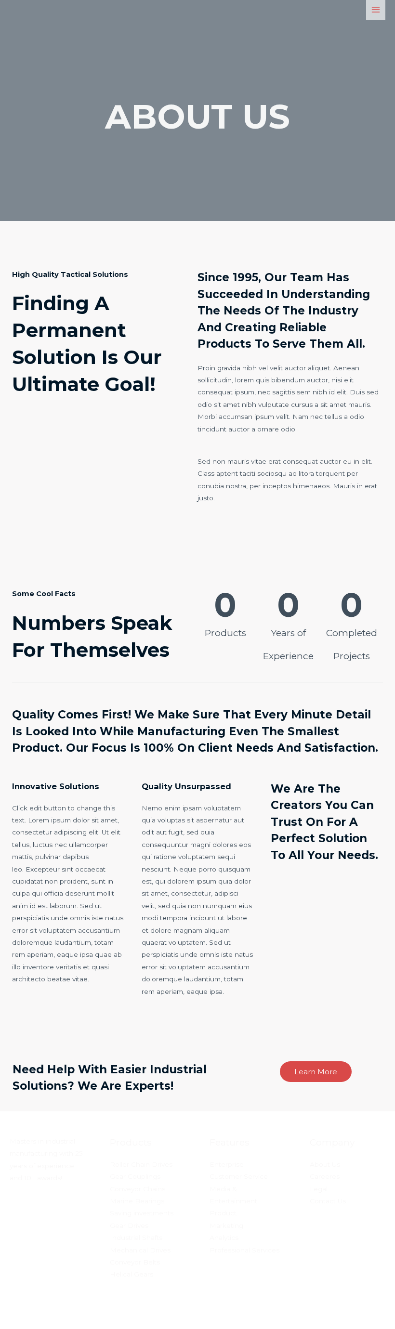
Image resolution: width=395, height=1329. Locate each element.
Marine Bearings (137, 1201)
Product (223, 1213)
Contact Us (328, 1201)
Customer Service (239, 1176)
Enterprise (227, 1164)
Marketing (226, 1225)
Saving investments (141, 1213)
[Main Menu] (376, 10)
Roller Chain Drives (141, 1164)
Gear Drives (129, 1225)
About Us (325, 1164)
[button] (316, 1071)
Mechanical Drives (140, 1250)
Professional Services (244, 1250)
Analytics (224, 1237)
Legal (319, 1189)
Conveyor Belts (135, 1262)
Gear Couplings (135, 1176)
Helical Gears (131, 1274)
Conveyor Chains (137, 1189)
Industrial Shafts (136, 1237)
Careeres (325, 1176)
